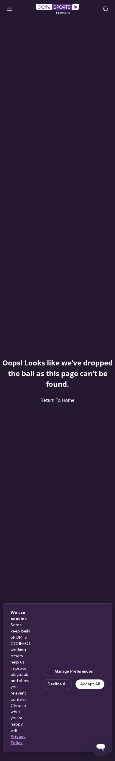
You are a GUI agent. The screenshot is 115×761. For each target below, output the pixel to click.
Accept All (90, 684)
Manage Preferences (74, 671)
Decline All (57, 684)
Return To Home (57, 400)
